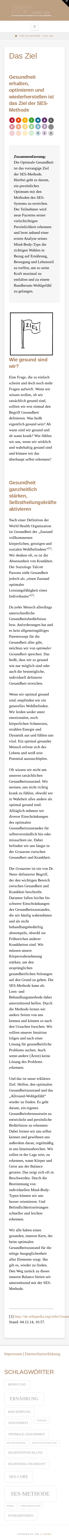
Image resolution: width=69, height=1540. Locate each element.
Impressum (13, 1354)
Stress (10, 1506)
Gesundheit (18, 1423)
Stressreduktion (30, 1506)
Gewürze (42, 1421)
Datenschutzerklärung (42, 1354)
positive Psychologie (44, 1443)
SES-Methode (30, 1494)
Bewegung (17, 1384)
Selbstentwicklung (25, 1452)
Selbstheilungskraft (27, 1464)
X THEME (46, 1534)
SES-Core (18, 1476)
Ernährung (24, 1398)
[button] (34, 26)
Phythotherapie (16, 1443)
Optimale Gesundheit (26, 1434)
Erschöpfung (19, 1412)
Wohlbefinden (20, 1515)
